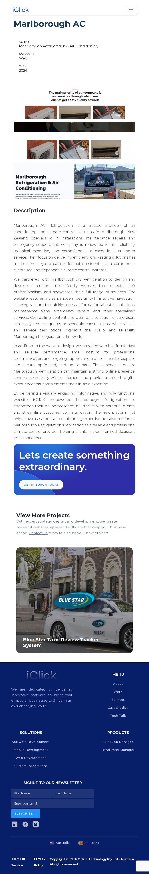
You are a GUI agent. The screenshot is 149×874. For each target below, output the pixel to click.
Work (118, 691)
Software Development (31, 742)
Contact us (38, 533)
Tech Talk (118, 715)
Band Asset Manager (118, 750)
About (118, 683)
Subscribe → (25, 813)
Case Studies (118, 707)
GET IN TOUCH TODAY (41, 484)
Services (118, 699)
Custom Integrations (30, 766)
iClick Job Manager (118, 742)
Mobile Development (31, 750)
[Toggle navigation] (131, 9)
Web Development (31, 758)
